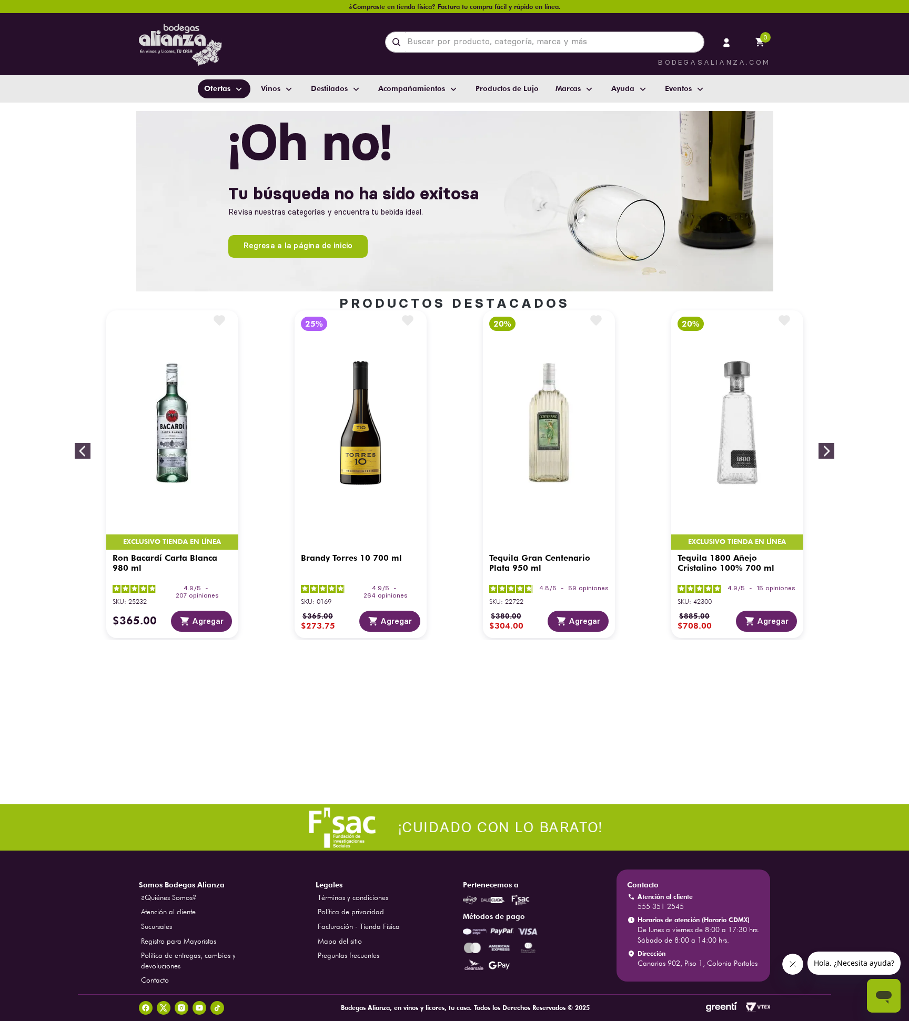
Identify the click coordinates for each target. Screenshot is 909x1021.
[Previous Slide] (82, 451)
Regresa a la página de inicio (298, 245)
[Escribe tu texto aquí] (454, 828)
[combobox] (544, 42)
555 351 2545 (661, 906)
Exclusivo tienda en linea (172, 542)
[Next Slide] (826, 451)
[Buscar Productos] (398, 42)
